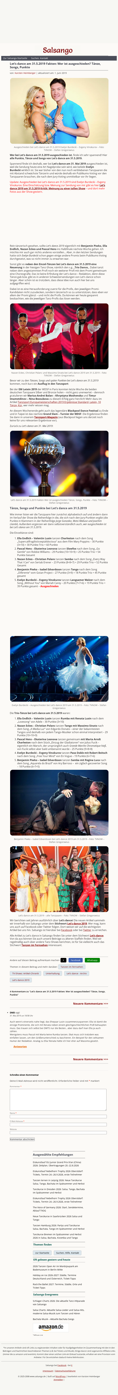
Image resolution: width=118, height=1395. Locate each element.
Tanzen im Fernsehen (35, 945)
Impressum (48, 1370)
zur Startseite (42, 1252)
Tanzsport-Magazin (46, 417)
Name (13, 1113)
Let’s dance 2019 (77, 923)
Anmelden (58, 1379)
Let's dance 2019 (20, 980)
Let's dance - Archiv (77, 973)
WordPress (61, 1376)
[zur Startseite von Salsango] (58, 50)
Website (13, 1129)
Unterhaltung (53, 973)
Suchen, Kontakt (39, 58)
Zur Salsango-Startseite (15, 58)
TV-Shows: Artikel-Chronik (25, 973)
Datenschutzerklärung (65, 1370)
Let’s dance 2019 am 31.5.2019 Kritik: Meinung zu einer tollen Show (57, 187)
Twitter (87, 930)
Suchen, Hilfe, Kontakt (67, 1252)
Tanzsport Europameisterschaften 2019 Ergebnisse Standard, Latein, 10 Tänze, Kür (55, 403)
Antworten (20, 1046)
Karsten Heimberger (25, 73)
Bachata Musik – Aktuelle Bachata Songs (53, 1319)
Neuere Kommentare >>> (90, 1003)
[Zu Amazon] (51, 1331)
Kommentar (16, 1086)
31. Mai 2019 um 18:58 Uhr (21, 1015)
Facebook (66, 930)
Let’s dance (96, 935)
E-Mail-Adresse (17, 1121)
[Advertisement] (59, 22)
